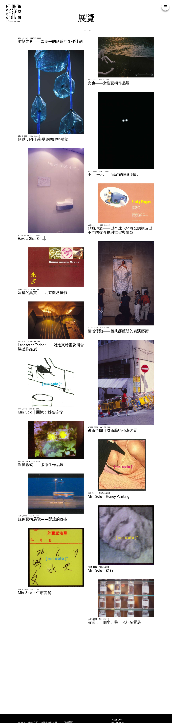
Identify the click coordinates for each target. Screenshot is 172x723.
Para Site (18, 13)
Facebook (116, 719)
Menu (165, 7)
